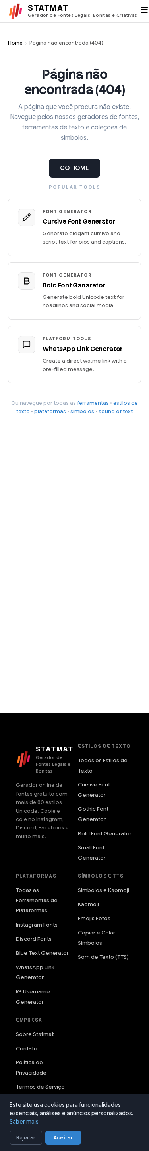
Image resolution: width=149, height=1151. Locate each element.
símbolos (82, 411)
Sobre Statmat (35, 1034)
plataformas (50, 411)
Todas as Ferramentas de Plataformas (37, 900)
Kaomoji (88, 904)
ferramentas (93, 403)
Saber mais (24, 1121)
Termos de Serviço (40, 1086)
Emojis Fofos (94, 918)
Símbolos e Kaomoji (103, 890)
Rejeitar (25, 1137)
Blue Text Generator (42, 953)
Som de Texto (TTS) (103, 957)
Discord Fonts (34, 939)
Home (15, 43)
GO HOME (74, 168)
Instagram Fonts (37, 924)
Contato (26, 1048)
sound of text (116, 411)
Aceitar (63, 1137)
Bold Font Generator (105, 833)
